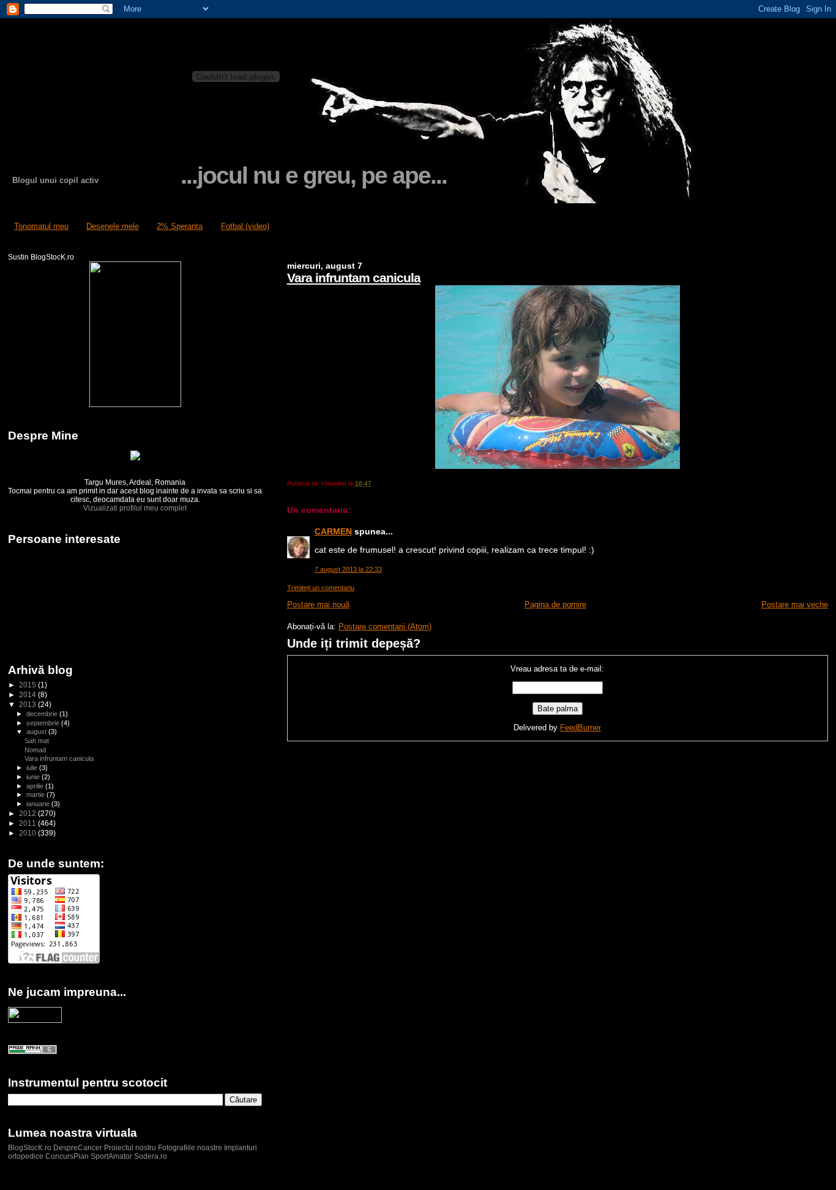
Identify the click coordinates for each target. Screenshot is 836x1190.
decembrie (42, 713)
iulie (32, 767)
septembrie (43, 723)
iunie (34, 776)
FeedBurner (580, 727)
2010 (28, 833)
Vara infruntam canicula (353, 278)
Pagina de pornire (555, 604)
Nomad (35, 750)
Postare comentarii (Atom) (384, 626)
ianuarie (38, 803)
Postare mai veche (794, 604)
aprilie (35, 786)
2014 (28, 694)
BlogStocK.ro (30, 1147)
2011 (28, 823)
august (37, 731)
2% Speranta (180, 226)
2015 (28, 685)
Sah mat (36, 740)
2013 (28, 704)
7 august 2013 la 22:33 (348, 569)
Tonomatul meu (41, 226)
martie (36, 794)
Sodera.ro (150, 1156)
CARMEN (333, 531)
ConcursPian (67, 1156)
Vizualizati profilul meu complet (135, 508)
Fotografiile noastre (190, 1147)
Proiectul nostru (130, 1147)
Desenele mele (112, 226)
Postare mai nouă (318, 604)
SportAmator (111, 1156)
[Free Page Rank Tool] (32, 1051)
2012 (28, 813)
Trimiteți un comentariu (320, 587)
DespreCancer (77, 1147)
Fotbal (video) (245, 226)
